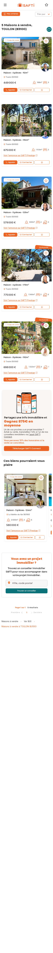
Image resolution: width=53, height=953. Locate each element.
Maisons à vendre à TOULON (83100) (19, 626)
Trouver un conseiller (26, 591)
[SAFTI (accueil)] (26, 5)
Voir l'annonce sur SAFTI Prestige (19, 155)
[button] (27, 53)
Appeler (11, 90)
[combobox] (43, 14)
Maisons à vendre (10, 621)
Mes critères (12, 14)
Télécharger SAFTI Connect (26, 448)
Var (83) (28, 621)
